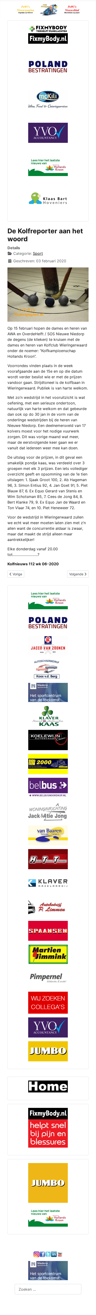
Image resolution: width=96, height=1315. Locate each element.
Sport (38, 253)
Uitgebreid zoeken (31, 1303)
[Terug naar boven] (87, 1306)
